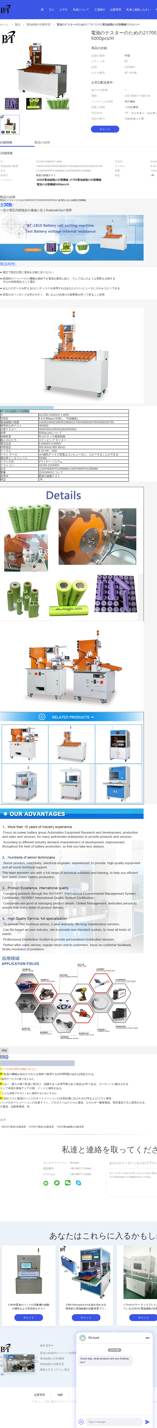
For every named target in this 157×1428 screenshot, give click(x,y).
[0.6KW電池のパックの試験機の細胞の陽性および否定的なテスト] (29, 1272)
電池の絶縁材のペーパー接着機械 (60, 1353)
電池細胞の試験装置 (52, 1364)
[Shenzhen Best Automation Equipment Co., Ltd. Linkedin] (2, 1374)
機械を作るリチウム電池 (54, 1369)
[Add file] (81, 1422)
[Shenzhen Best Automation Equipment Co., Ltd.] (48, 1184)
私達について (81, 9)
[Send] (147, 1422)
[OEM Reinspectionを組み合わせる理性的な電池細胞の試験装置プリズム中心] (86, 1272)
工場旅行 (99, 9)
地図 (60, 1394)
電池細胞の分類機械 (52, 1358)
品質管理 (115, 9)
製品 (51, 9)
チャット (105, 129)
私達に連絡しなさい (138, 9)
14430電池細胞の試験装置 (70, 1126)
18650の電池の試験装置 (13, 1126)
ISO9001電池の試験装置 (41, 1126)
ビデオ (64, 9)
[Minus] (147, 1338)
